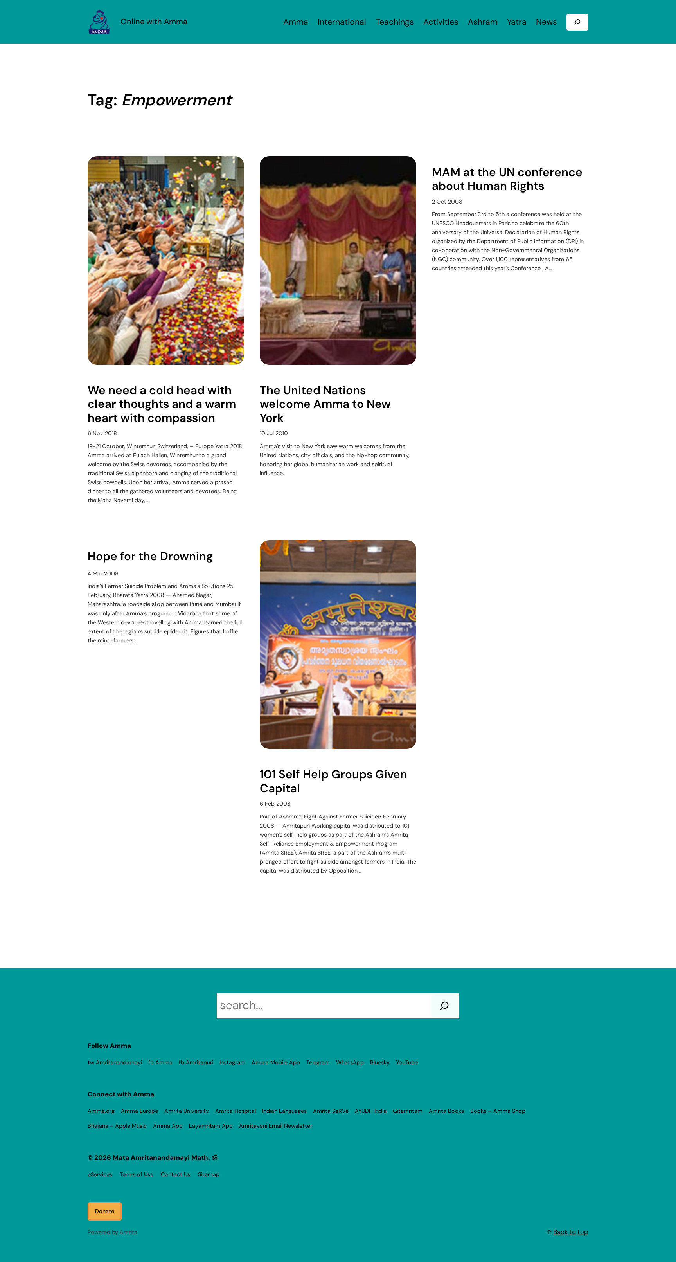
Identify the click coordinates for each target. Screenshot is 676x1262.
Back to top (570, 1232)
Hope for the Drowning (150, 557)
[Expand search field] (577, 22)
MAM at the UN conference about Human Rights (507, 179)
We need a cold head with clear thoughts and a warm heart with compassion (162, 404)
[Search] (444, 1006)
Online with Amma (153, 21)
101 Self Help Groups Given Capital (333, 781)
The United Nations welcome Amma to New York (325, 404)
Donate (104, 1211)
